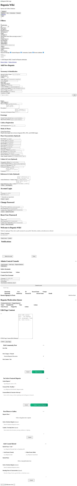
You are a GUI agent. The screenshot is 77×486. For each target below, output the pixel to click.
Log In (7, 199)
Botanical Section (5, 30)
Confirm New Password (6, 210)
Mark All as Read (72, 295)
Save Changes (38, 372)
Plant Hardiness (4, 153)
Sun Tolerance (4, 151)
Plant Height (4, 143)
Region (2, 101)
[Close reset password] (1, 218)
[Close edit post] (43, 345)
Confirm (10, 238)
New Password (4, 208)
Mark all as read (8, 256)
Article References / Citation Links (9, 179)
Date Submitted (4, 91)
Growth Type (4, 140)
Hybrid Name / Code (8, 446)
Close (34, 256)
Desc (5, 42)
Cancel (2, 185)
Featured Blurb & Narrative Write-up (12, 392)
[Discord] (3, 14)
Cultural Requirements (6, 163)
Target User (3, 219)
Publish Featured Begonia (40, 405)
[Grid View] (1, 54)
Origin (2, 33)
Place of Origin (4, 103)
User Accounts (4, 264)
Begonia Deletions (19, 264)
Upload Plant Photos (5, 131)
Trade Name (3, 79)
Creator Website (4, 86)
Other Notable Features (6, 156)
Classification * (4, 75)
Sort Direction (4, 40)
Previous (3, 55)
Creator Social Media (6, 88)
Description (3, 108)
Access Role (4, 281)
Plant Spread (4, 145)
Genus (2, 80)
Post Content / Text (7, 359)
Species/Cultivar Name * (6, 74)
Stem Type (3, 146)
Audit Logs (11, 264)
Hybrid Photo (6, 457)
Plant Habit (3, 138)
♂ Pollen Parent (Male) (30, 452)
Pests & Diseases (5, 154)
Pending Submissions (6, 303)
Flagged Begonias (16, 303)
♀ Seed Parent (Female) (8, 452)
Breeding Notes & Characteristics (12, 470)
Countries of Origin (5, 93)
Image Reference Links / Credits (8, 183)
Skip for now (4, 238)
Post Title (5, 348)
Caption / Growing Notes (10, 427)
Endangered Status (5, 166)
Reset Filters (4, 43)
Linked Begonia (7, 381)
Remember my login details (8, 197)
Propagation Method (5, 162)
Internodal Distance (5, 149)
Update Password (9, 211)
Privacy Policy (4, 62)
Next (2, 57)
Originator (3, 85)
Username (3, 193)
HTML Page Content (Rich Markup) (9, 338)
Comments (3, 171)
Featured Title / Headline (9, 386)
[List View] (2, 54)
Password (3, 194)
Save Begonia (9, 185)
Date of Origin (4, 90)
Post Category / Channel (8, 353)
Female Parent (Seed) (6, 118)
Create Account (38, 285)
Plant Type (3, 28)
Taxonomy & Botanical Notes (8, 112)
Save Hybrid (42, 480)
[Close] (2, 245)
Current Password (5, 207)
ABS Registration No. (6, 125)
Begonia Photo (6, 414)
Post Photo (39, 437)
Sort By (2, 37)
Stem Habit (3, 148)
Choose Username (5, 233)
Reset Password (9, 224)
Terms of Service (12, 62)
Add (74, 95)
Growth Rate (4, 142)
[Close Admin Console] (75, 261)
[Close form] (1, 313)
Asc (2, 42)
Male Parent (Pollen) (5, 119)
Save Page (8, 341)
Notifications (4, 266)
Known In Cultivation (6, 165)
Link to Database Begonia (10, 422)
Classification (4, 25)
